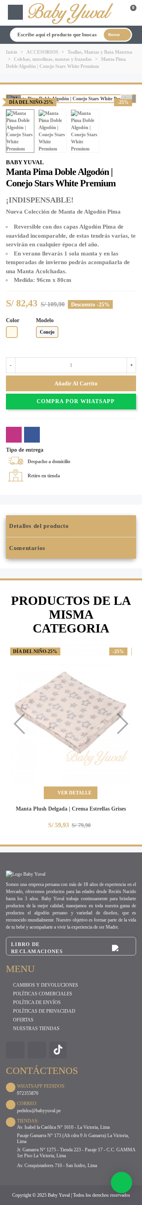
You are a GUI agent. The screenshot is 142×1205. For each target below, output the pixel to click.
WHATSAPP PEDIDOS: (41, 1086)
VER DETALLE (74, 793)
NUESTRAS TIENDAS (36, 1028)
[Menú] (15, 12)
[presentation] (19, 724)
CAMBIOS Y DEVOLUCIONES (45, 985)
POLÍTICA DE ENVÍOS (37, 1002)
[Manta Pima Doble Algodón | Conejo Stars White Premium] (126, 93)
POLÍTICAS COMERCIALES (42, 994)
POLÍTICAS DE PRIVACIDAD (44, 1011)
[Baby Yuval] (71, 12)
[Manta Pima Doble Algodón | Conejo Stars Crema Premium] (130, 165)
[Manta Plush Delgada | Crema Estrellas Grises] (70, 713)
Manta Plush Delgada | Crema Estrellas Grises (71, 809)
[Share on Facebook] (32, 435)
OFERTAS (23, 1020)
